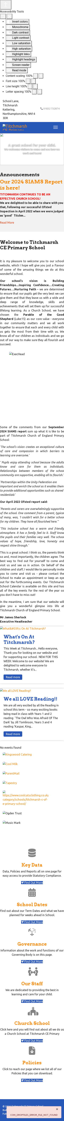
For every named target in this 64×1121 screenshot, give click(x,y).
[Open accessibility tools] (5, 5)
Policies (32, 1062)
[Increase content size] (41, 76)
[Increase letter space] (39, 91)
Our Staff (32, 983)
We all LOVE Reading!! (30, 699)
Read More (7, 222)
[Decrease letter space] (34, 91)
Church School (32, 1023)
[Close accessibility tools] (9, 16)
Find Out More (33, 882)
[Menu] (55, 127)
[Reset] (3, 16)
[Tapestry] (32, 783)
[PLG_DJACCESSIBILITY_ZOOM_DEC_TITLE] (35, 76)
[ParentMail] (32, 773)
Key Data (32, 865)
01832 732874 (51, 108)
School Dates (32, 904)
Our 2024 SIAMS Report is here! (31, 185)
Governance (32, 944)
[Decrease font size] (28, 81)
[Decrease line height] (30, 86)
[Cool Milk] (32, 764)
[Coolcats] (32, 798)
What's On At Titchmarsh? (19, 639)
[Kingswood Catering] (32, 754)
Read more (13, 677)
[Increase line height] (35, 86)
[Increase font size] (33, 81)
